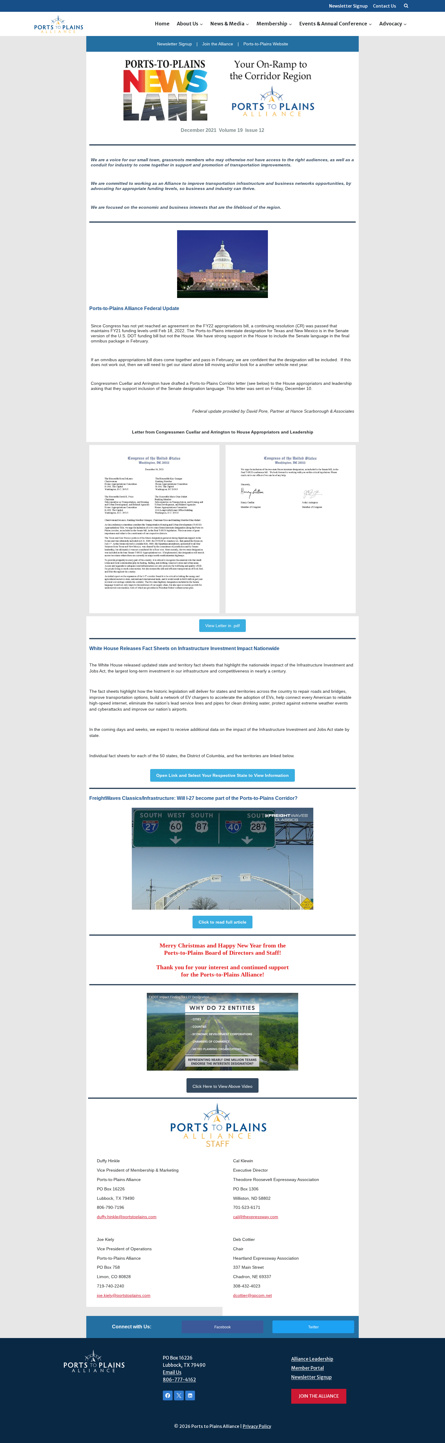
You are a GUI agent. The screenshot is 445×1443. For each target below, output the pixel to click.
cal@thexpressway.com (255, 1216)
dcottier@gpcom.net (252, 1295)
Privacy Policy (257, 1426)
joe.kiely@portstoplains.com (123, 1295)
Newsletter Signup (348, 6)
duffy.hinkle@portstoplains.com (127, 1216)
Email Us (172, 1372)
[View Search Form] (405, 6)
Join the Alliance (217, 43)
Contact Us (384, 6)
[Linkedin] (190, 1395)
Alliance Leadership (312, 1359)
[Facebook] (168, 1395)
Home (162, 24)
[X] (179, 1395)
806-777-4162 (179, 1379)
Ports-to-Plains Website (265, 43)
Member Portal (307, 1368)
